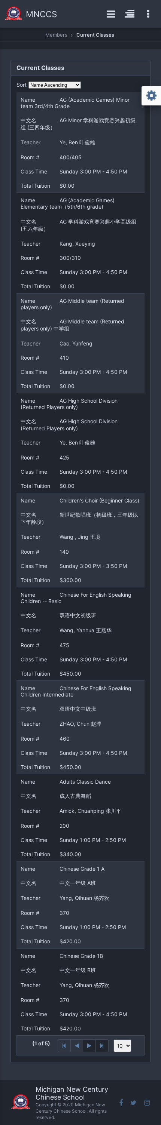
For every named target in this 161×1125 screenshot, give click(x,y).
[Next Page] (89, 1045)
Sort (21, 85)
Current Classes (95, 35)
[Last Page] (102, 1045)
